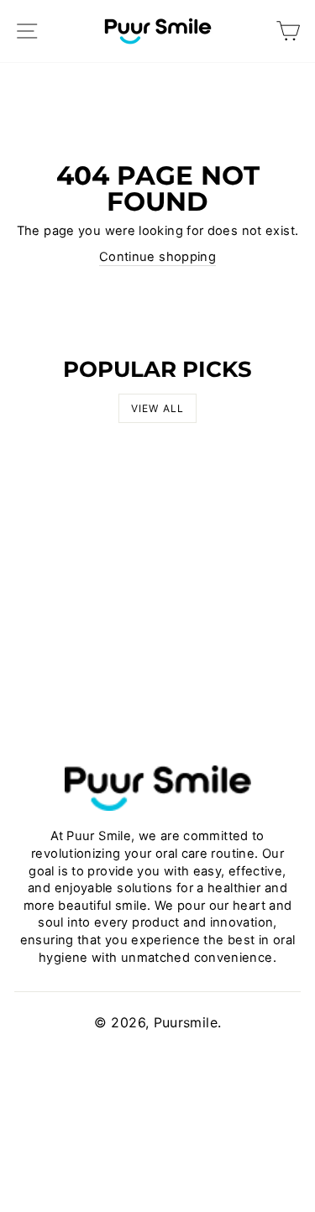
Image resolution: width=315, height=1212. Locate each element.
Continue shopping (157, 256)
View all (158, 408)
